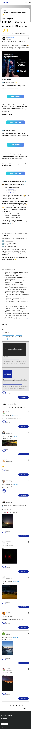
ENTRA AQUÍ (11, 189)
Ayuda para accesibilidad (8, 713)
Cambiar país (12, 724)
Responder (23, 426)
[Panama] (4, 2)
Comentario (23, 397)
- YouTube (5, 356)
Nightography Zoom (9, 336)
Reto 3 (20, 336)
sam (6, 339)
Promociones (5, 43)
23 (21, 407)
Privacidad (4, 718)
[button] (26, 38)
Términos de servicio (6, 715)
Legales (3, 721)
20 (12, 407)
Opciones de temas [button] (26, 14)
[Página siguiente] (24, 407)
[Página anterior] (4, 407)
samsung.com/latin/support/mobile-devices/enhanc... (12, 384)
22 (18, 407)
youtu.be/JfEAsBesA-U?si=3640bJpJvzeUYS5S (11, 359)
